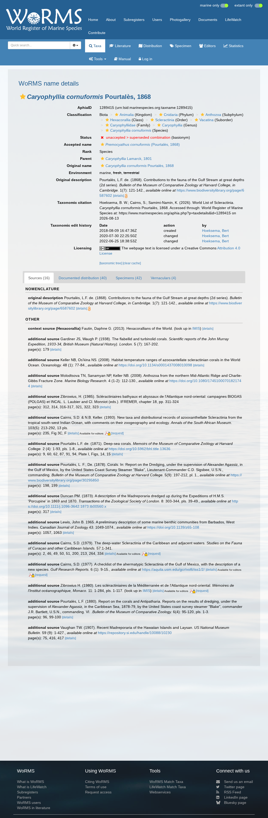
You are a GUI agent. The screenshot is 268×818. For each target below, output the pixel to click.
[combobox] (39, 45)
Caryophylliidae (123, 125)
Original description (74, 180)
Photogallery (180, 20)
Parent (86, 158)
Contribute (96, 33)
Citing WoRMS (97, 782)
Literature (122, 46)
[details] (118, 196)
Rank (87, 151)
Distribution (152, 46)
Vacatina (206, 120)
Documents (207, 20)
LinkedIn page (236, 797)
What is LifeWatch (32, 787)
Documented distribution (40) (83, 278)
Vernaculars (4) (163, 278)
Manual (124, 59)
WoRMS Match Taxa (166, 782)
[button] (23, 96)
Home (93, 20)
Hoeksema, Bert (215, 230)
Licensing (83, 248)
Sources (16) (39, 278)
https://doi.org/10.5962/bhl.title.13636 (139, 449)
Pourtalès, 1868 (139, 166)
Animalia (127, 115)
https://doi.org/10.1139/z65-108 (173, 527)
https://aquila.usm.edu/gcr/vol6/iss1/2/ (173, 569)
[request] (117, 433)
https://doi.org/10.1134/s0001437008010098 (155, 365)
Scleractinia (164, 120)
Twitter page (234, 787)
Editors (209, 46)
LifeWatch (233, 20)
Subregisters (134, 20)
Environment (80, 173)
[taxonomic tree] (111, 263)
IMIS (196, 328)
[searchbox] (37, 45)
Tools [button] (98, 59)
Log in (146, 59)
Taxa (96, 46)
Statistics (235, 46)
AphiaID (84, 107)
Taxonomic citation (74, 202)
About (111, 20)
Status (86, 137)
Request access (98, 792)
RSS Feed (232, 792)
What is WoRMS (30, 782)
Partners (24, 797)
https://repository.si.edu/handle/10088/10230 (135, 633)
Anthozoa (213, 115)
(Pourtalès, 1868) (142, 144)
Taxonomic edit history (71, 225)
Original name (79, 166)
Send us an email (238, 782)
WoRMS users (29, 802)
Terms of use (96, 787)
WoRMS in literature (33, 808)
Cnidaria (171, 115)
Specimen (182, 46)
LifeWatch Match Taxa (167, 787)
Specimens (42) (129, 278)
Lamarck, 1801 (128, 158)
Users (157, 20)
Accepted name (78, 144)
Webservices (160, 792)
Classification (79, 115)
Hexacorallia (120, 120)
